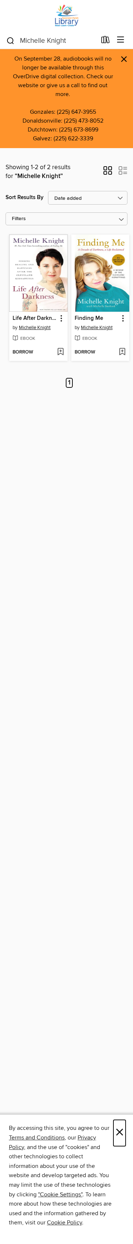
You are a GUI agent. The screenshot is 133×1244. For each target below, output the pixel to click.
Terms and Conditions (37, 1137)
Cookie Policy (64, 1222)
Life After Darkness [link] (35, 318)
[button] (107, 173)
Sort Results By (25, 197)
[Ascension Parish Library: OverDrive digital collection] (66, 16)
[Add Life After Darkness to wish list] (60, 352)
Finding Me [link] (89, 318)
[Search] (11, 40)
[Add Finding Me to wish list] (122, 352)
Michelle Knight (35, 328)
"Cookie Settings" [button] (60, 1194)
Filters (19, 219)
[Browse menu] (120, 40)
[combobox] (51, 40)
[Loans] (105, 41)
